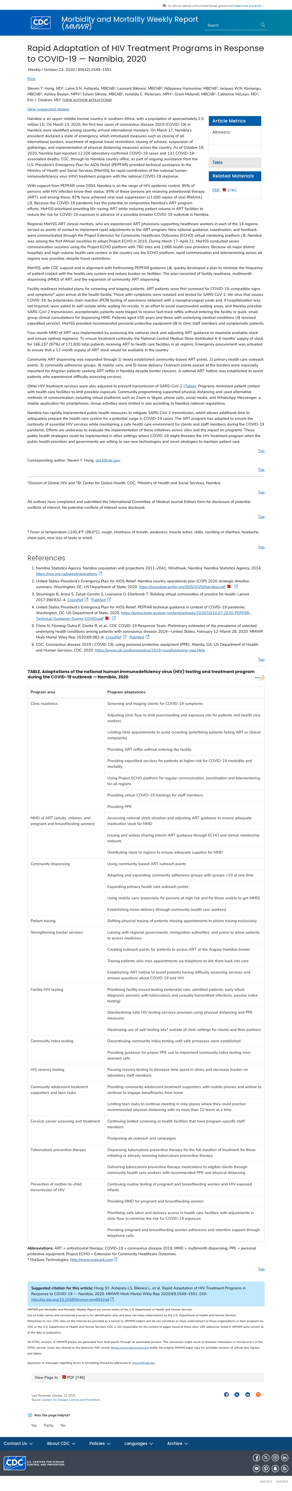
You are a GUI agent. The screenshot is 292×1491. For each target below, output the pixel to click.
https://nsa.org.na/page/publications (66, 573)
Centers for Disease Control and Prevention (71, 1400)
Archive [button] (175, 1443)
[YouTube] (256, 1468)
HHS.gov (266, 1481)
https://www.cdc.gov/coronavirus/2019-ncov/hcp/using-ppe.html (150, 650)
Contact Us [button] (16, 1443)
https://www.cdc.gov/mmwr (130, 1348)
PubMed (98, 599)
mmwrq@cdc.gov (143, 1363)
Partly (49, 1425)
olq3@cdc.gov (108, 460)
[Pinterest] (266, 1468)
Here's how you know (248, 5)
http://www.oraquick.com (91, 1259)
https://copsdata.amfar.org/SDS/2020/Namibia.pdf (182, 586)
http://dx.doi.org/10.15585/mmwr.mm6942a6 (70, 1299)
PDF (224, 190)
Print (31, 79)
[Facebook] (256, 1457)
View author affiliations (87, 100)
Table (190, 386)
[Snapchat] (275, 1468)
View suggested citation (48, 109)
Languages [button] (136, 1443)
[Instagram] (275, 1457)
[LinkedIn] (284, 1457)
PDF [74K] (75, 1377)
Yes (34, 1425)
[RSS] (284, 1468)
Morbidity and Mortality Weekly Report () (129, 23)
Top (261, 450)
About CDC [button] (59, 1443)
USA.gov (282, 1481)
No (62, 1425)
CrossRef (75, 599)
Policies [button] (98, 1443)
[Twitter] (266, 1457)
